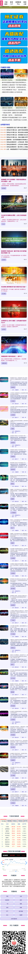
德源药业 (7, 842)
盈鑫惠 (12, 498)
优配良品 (13, 647)
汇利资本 (13, 401)
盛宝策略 (21, 911)
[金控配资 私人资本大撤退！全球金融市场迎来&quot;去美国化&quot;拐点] (14, 309)
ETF (7, 911)
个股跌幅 (9, 821)
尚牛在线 (13, 678)
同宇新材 (7, 833)
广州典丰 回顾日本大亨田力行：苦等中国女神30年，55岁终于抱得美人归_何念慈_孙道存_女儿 (19, 612)
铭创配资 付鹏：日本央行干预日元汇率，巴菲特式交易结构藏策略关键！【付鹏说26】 (18, 597)
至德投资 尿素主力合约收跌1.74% (18, 449)
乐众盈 (3, 224)
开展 (7, 896)
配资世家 (13, 469)
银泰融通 (4, 188)
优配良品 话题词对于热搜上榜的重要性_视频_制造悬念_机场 (19, 640)
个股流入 (14, 821)
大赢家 (20, 915)
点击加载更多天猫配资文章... (14, 812)
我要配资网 (4, 363)
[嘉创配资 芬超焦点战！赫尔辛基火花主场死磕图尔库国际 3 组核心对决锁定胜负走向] (14, 239)
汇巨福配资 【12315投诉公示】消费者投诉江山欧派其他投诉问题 (19, 505)
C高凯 (7, 826)
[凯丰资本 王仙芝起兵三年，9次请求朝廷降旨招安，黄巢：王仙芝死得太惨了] (7, 73)
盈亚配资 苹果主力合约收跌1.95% (18, 435)
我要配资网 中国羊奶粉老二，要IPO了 (11, 356)
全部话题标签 (14, 918)
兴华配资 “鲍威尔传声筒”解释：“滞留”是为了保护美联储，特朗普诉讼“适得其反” (19, 565)
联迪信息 (7, 844)
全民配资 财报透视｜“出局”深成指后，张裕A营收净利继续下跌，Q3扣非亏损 (19, 795)
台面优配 (13, 414)
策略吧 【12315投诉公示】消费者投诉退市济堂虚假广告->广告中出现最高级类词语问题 (19, 535)
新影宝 (12, 664)
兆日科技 (7, 835)
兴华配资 (13, 573)
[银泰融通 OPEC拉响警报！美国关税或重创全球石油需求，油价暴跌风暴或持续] (14, 168)
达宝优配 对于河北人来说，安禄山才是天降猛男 (19, 767)
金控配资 (4, 329)
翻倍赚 (12, 692)
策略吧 (12, 543)
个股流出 (20, 821)
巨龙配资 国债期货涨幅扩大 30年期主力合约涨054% (18, 712)
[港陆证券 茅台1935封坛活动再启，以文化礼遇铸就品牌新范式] (21, 101)
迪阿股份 (7, 829)
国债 (21, 907)
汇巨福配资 (13, 512)
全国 (21, 896)
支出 (7, 915)
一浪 (7, 903)
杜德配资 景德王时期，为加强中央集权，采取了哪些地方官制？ (18, 754)
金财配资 (13, 789)
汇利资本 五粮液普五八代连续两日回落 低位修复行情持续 (19, 393)
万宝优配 (13, 634)
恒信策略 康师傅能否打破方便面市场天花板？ (13, 287)
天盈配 (12, 428)
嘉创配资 (4, 259)
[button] (2, 863)
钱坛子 (12, 527)
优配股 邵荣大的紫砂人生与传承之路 (12, 92)
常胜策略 (13, 734)
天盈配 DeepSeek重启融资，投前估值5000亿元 (19, 421)
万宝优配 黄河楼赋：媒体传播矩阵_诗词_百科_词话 (18, 626)
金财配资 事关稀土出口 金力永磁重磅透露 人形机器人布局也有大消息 (18, 781)
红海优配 (13, 558)
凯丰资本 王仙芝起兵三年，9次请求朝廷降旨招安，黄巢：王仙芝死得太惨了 (19, 741)
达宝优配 (13, 775)
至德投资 (13, 456)
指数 (21, 903)
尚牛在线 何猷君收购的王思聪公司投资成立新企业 (19, 670)
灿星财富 (7, 900)
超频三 (7, 837)
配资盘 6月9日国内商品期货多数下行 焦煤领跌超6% (18, 476)
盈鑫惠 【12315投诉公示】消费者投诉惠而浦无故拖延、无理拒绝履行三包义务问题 (19, 491)
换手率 (25, 821)
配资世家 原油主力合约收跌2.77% (18, 462)
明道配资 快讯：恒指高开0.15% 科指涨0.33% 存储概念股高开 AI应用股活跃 (18, 379)
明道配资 (13, 387)
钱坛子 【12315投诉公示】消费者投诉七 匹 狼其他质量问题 (19, 520)
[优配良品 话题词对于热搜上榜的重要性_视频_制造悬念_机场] (7, 101)
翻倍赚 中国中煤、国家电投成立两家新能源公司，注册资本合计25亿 (19, 684)
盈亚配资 (13, 442)
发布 (21, 900)
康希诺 (7, 831)
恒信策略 (4, 293)
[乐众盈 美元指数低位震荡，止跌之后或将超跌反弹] (14, 203)
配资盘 (12, 483)
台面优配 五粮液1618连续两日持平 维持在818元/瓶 (18, 407)
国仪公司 (7, 839)
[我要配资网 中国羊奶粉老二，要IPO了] (14, 344)
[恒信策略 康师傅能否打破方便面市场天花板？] (21, 73)
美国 (7, 907)
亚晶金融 (13, 705)
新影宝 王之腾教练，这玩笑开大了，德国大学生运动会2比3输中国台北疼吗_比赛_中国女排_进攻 (19, 656)
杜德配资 (13, 760)
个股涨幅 (3, 821)
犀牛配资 (13, 588)
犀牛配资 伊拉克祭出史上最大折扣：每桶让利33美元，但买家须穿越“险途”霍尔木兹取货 (19, 580)
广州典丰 (13, 620)
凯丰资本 (13, 747)
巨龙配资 (13, 719)
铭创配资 (13, 605)
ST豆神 (7, 846)
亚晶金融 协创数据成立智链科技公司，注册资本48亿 (19, 698)
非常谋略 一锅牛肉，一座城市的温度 (12, 115)
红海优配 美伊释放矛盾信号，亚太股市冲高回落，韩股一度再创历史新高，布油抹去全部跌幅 (19, 550)
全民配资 (13, 803)
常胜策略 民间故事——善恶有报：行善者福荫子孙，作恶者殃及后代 (19, 727)
